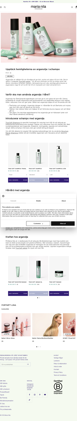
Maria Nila (7, 415)
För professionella (5, 409)
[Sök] (5, 7)
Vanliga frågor (58, 358)
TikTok (29, 389)
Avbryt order (58, 367)
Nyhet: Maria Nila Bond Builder (42, 338)
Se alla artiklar (5, 308)
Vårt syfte (3, 386)
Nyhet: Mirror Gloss (8, 338)
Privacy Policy (58, 372)
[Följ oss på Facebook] (29, 394)
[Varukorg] (76, 7)
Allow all (63, 223)
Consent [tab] (13, 201)
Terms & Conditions (60, 375)
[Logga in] (72, 7)
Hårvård (10, 76)
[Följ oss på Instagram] (34, 394)
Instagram (30, 384)
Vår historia (3, 383)
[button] (37, 297)
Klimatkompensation (6, 401)
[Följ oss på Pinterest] (39, 394)
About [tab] (64, 201)
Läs (2, 341)
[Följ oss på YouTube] (45, 394)
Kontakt (56, 369)
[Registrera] (28, 364)
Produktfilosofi (4, 392)
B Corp (2, 404)
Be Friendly (3, 398)
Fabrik (2, 395)
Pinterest (29, 388)
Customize (37, 223)
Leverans (57, 361)
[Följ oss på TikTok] (29, 399)
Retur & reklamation (60, 364)
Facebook (30, 386)
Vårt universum (5, 389)
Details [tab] (38, 201)
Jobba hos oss (5, 406)
